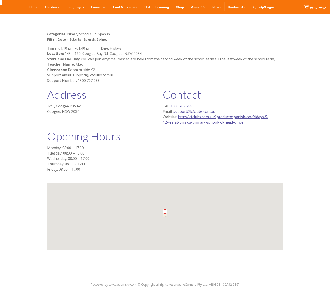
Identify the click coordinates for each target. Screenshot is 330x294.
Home (33, 7)
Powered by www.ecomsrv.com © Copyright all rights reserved (136, 284)
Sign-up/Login (263, 7)
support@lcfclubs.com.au (194, 111)
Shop (180, 7)
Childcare (52, 7)
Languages (75, 7)
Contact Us (236, 7)
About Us (198, 7)
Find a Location (125, 7)
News (216, 7)
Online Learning (156, 7)
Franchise (98, 7)
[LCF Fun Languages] (1, 2)
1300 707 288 (181, 106)
